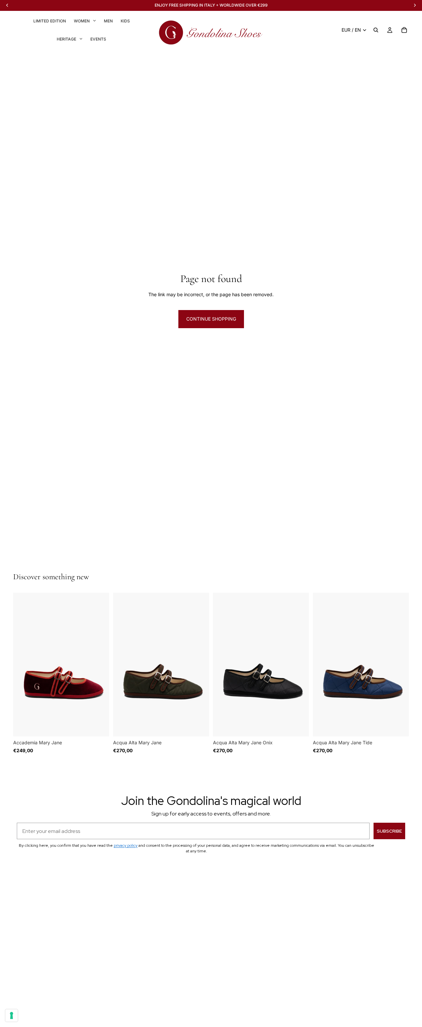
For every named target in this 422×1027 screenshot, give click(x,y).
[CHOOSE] (99, 726)
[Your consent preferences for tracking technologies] (11, 1015)
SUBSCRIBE (389, 831)
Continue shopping (211, 319)
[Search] (376, 30)
